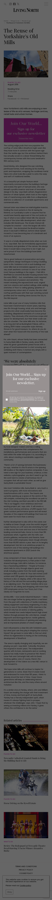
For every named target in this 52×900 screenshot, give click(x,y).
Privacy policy (14, 399)
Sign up (41, 391)
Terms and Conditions (27, 399)
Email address (11, 392)
